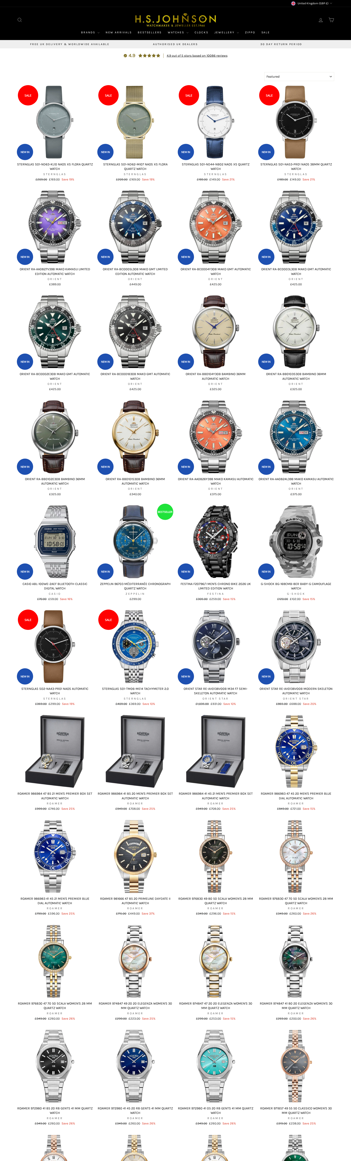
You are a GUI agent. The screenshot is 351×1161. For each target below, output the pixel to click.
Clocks (201, 32)
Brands (88, 32)
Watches (176, 32)
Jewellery (225, 32)
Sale (265, 32)
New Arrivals (119, 32)
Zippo (250, 32)
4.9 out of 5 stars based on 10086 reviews (197, 56)
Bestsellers (150, 32)
